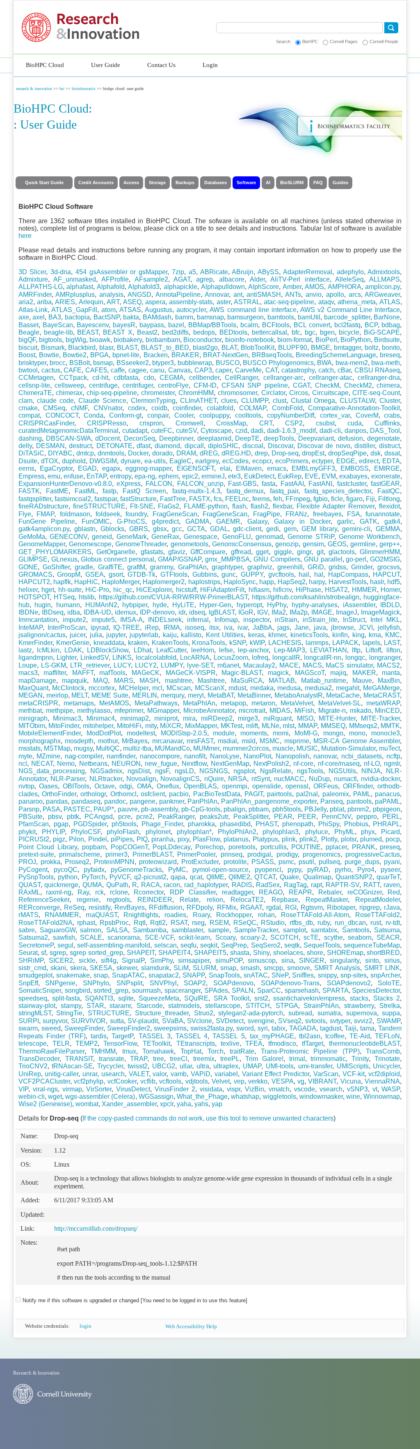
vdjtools (196, 1081)
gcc (177, 528)
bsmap (103, 362)
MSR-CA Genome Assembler (356, 740)
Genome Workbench (369, 536)
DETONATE (114, 445)
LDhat (142, 650)
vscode (304, 1089)
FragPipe (266, 514)
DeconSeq (139, 438)
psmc (286, 861)
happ (266, 581)
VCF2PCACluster (44, 1081)
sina (287, 960)
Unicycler (386, 1066)
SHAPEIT (141, 952)
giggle (283, 551)
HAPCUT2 (34, 581)
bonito (391, 347)
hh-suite (70, 589)
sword (245, 1028)
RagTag (295, 884)
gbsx (160, 528)
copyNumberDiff (290, 415)
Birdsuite (387, 339)
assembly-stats (190, 301)
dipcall (194, 445)
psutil (306, 861)
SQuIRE (196, 998)
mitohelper (98, 725)
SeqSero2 (266, 945)
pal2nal (307, 793)
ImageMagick (380, 612)
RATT (371, 884)
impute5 (103, 619)
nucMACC (289, 778)
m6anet (228, 665)
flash (239, 506)
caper (223, 370)
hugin (42, 604)
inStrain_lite (320, 619)
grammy (161, 567)
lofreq (260, 657)
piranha (162, 839)
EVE (311, 476)
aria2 (25, 301)
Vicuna (350, 1081)
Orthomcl (123, 793)
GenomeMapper (41, 544)
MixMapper (201, 725)
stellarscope (222, 1005)
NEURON (126, 763)
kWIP (257, 642)
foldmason (75, 514)
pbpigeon (386, 809)
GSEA (94, 574)
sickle (87, 960)
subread (300, 1013)
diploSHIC (223, 445)
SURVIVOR (88, 1020)
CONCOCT (62, 415)
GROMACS (35, 574)
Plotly (329, 839)
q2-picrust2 (150, 877)
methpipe (59, 710)
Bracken (156, 354)
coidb (159, 407)
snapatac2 (163, 975)
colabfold (220, 407)
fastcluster (351, 483)
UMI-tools (280, 1066)
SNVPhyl (163, 983)
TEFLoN (387, 1036)
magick (278, 672)
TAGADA (302, 1028)
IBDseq (53, 612)
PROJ (27, 861)
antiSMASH (264, 294)
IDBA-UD (97, 612)
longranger (384, 657)
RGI (291, 907)
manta (391, 672)
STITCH (258, 1005)
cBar (344, 370)
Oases (48, 786)
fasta (269, 483)
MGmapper (163, 710)
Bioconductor (202, 339)
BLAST (127, 347)
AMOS (314, 286)
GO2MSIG (385, 559)
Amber (292, 286)
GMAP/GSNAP (179, 559)
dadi (257, 430)
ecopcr (262, 461)
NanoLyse (225, 756)
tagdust (330, 1028)
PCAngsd (98, 816)
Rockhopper (233, 914)
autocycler (191, 309)
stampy (71, 1005)
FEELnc (237, 498)
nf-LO (372, 763)
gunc (228, 574)
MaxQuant (33, 687)
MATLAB (282, 680)
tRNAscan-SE (72, 1066)
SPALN (242, 990)
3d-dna (60, 271)
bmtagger (347, 347)
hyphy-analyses (315, 604)
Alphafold (111, 286)
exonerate (385, 476)
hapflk (62, 581)
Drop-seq (285, 453)
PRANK (363, 847)
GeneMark (131, 536)
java (320, 627)
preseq (390, 847)
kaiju (170, 634)
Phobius (356, 823)
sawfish (64, 937)
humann (68, 604)
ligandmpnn (35, 657)
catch (326, 370)
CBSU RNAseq (377, 370)
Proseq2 (77, 861)
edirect (369, 461)
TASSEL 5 (228, 1036)
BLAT (229, 347)
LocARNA (195, 657)
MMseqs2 (363, 725)
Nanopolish (292, 756)
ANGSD (139, 294)
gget (262, 551)
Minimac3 (67, 718)
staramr (120, 1005)
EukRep (289, 476)
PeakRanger (176, 816)
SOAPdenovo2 (349, 983)
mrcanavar (167, 740)
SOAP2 (195, 983)
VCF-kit (353, 1073)
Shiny (261, 952)
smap (228, 967)
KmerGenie (72, 642)
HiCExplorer (154, 589)
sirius (392, 960)
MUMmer (206, 748)
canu (157, 370)
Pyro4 (365, 869)
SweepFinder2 (128, 1028)
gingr (304, 551)
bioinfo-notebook (249, 339)
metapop (233, 703)
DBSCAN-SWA (68, 438)
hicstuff (186, 589)
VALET (139, 1073)
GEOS (337, 544)
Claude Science (102, 400)
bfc (296, 332)
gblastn (85, 528)
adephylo (350, 271)
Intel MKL (385, 619)
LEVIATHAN (328, 650)
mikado (360, 710)
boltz (372, 347)
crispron (151, 423)
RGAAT (251, 907)
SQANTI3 (99, 998)
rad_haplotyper (206, 884)
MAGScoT (309, 672)
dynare (131, 461)
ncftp (393, 756)
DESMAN (50, 445)
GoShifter (56, 567)
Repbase (285, 899)
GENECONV (68, 536)
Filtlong (389, 498)
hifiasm (259, 589)
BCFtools (276, 324)
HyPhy (276, 604)
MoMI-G (305, 733)
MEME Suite (109, 695)
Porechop (209, 847)
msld (249, 740)
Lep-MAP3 (289, 650)
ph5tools (124, 823)
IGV (262, 612)
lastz (25, 650)
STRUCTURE (109, 1013)
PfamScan (33, 823)
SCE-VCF (159, 937)
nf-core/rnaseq (339, 763)
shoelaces (288, 952)
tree (158, 1058)
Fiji (370, 498)
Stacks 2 (386, 998)
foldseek (108, 514)
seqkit (208, 945)
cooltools (248, 415)
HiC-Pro (97, 589)
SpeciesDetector (376, 990)
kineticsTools (309, 634)
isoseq (194, 627)
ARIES (65, 301)
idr (181, 612)
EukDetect (259, 476)
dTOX (49, 461)
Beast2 (147, 332)
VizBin (254, 1089)
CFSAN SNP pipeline (254, 385)
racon (172, 884)
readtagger (237, 892)
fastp (109, 491)
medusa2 (318, 687)
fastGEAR (385, 483)
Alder (257, 279)
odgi (125, 786)
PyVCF (120, 877)
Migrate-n (332, 710)
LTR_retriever (90, 665)
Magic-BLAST (241, 672)
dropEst (313, 453)
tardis (99, 1036)
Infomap (226, 619)
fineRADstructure (43, 506)
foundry (136, 514)
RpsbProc (114, 922)
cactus (50, 370)
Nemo (66, 763)
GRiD (316, 567)
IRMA (172, 627)
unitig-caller (61, 1073)
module (224, 733)
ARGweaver (382, 294)
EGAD (87, 468)
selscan (165, 945)
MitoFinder (63, 725)
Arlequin (91, 301)
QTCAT (265, 877)
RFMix (226, 907)
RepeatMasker (327, 899)
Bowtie (49, 354)
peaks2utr (214, 816)
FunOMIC (96, 521)
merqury (172, 695)
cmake (28, 407)
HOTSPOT (34, 597)
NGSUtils (342, 770)
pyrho (343, 869)
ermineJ (213, 476)
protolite (235, 861)
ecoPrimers (291, 461)
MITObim (31, 725)
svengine (261, 1020)
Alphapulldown (223, 286)
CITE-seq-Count (376, 392)
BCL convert (312, 324)
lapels (371, 642)
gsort (116, 574)
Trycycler (110, 1066)
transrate (111, 1058)
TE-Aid (359, 1036)
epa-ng (145, 476)
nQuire (214, 778)
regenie (88, 899)
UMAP (252, 1066)
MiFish (304, 710)
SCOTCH (284, 937)
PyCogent (33, 869)
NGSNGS (213, 770)
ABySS (268, 271)
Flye (24, 514)
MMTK (390, 725)
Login (210, 65)
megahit (347, 687)
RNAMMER (62, 914)
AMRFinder (35, 294)
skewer (126, 967)
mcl (157, 687)
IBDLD (390, 604)
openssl (296, 786)
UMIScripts (353, 1066)
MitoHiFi (129, 725)
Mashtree (211, 680)
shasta (239, 952)
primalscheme (79, 854)
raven (391, 884)
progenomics (321, 854)
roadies (175, 914)
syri (263, 1028)
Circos (298, 392)
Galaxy (257, 521)
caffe (118, 370)
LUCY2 (146, 665)
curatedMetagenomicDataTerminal (68, 430)
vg (300, 1081)
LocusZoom (231, 657)
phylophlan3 (280, 831)
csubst (325, 423)
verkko (257, 1081)
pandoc (115, 801)
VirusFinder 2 (175, 1089)
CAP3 (203, 370)
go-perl (356, 559)
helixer (28, 589)
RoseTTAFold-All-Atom (315, 914)
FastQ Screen (144, 491)
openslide (266, 786)
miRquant (277, 718)
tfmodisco (282, 1043)
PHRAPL (386, 823)
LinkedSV (94, 657)
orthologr (93, 793)
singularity (344, 960)
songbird (77, 990)
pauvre (128, 809)
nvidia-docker (380, 778)
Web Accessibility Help (191, 1326)
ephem (168, 476)
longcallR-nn (322, 657)
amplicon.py (382, 286)
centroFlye (173, 385)
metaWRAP (383, 703)
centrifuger (138, 385)
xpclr (166, 1103)
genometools (189, 544)
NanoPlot (257, 756)
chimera (388, 385)
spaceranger (182, 990)
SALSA (117, 930)
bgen (327, 332)
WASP (390, 1089)
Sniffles (303, 975)
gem (290, 528)
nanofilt (194, 756)
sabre (26, 930)
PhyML (344, 831)
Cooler (184, 415)
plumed (371, 839)
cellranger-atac (330, 377)
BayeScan (58, 324)
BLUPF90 (292, 347)
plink (289, 839)
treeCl (178, 1058)
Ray (83, 892)
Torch (216, 1051)
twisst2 (138, 1066)
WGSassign (156, 1096)
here (25, 235)
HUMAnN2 (101, 604)
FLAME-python (206, 506)
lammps (317, 642)
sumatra (329, 1013)
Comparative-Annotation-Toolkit (354, 407)
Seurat (28, 952)
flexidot (389, 506)
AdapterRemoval (307, 271)
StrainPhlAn (321, 1005)
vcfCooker (122, 1081)
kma (375, 634)
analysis (111, 294)
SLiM (181, 967)
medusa (289, 687)
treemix (204, 1058)
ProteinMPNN (114, 861)
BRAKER (185, 354)
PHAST (266, 823)
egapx (111, 468)
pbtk (73, 816)
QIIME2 (239, 877)
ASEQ (132, 301)
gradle (84, 567)
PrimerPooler (196, 854)
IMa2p (299, 612)
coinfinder (187, 407)
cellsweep (69, 385)
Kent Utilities (225, 634)
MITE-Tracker (380, 718)
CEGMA (172, 377)
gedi (272, 528)
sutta (117, 1020)
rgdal (273, 907)
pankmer (171, 801)
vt (374, 1089)
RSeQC (244, 922)
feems (261, 498)
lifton (393, 650)
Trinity (360, 1058)
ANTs (293, 294)
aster (224, 301)
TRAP (138, 1058)
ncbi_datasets (361, 756)
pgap (61, 823)
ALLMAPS (384, 279)
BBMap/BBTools (212, 324)
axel (38, 317)
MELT (79, 695)
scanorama (123, 937)
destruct (80, 445)
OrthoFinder (59, 793)
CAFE (73, 370)
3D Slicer (32, 271)
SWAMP (388, 1020)
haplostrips (204, 581)
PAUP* (104, 809)
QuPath (117, 884)
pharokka (201, 823)
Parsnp (28, 809)
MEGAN (30, 695)
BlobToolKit (257, 347)
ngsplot (244, 770)
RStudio (273, 922)
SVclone (199, 1020)
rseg (198, 922)
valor (160, 1073)
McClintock (68, 687)
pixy (183, 839)
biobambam (163, 339)
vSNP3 (357, 1089)
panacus (387, 793)
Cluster (389, 400)
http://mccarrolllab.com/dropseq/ (95, 1228)
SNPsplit (129, 983)
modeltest (141, 733)
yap (217, 1103)
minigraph (33, 718)
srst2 (261, 998)
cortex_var (335, 415)
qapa (178, 877)
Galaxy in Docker (302, 521)
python (68, 877)
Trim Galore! (264, 1058)
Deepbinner (176, 438)
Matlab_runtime (323, 680)
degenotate (383, 438)
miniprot (166, 718)
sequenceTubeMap (372, 945)
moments (253, 733)
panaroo (30, 801)
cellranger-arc (283, 377)
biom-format (294, 339)
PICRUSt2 (33, 839)
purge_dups (362, 861)
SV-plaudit (143, 1020)
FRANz (296, 514)
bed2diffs (175, 332)
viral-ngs (45, 1089)
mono (357, 733)
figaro (354, 498)
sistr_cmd (32, 967)
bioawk (99, 339)
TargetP (122, 1036)
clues (229, 400)
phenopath (297, 823)
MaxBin (389, 680)
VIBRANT (322, 1081)
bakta (131, 317)
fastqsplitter (34, 498)
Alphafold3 (144, 286)
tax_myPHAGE (272, 1036)
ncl (22, 763)
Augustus (158, 309)
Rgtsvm (312, 907)
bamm (184, 317)
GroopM (68, 574)
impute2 (74, 619)
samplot (294, 930)
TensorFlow (120, 1043)
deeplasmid (214, 438)
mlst (288, 725)
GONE (28, 567)
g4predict (165, 521)
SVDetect (230, 1020)
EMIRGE (387, 468)
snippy (327, 975)
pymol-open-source (220, 869)
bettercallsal (269, 332)
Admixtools (384, 271)
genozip (287, 544)
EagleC (180, 461)
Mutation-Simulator (348, 748)
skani (58, 967)
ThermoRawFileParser (51, 1051)
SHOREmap (345, 952)
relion (215, 899)
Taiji (350, 1028)
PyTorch (93, 877)
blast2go (205, 347)
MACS (312, 665)
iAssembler (359, 604)
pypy (294, 869)
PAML (362, 793)
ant (237, 294)
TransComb (383, 1051)
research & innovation (34, 88)
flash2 (259, 506)
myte (25, 756)
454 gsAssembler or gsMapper (121, 271)
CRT (265, 423)
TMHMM (103, 1051)
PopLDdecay (171, 847)
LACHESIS (284, 642)
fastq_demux (245, 491)
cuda (354, 423)
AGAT (181, 279)
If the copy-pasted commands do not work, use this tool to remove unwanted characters (207, 1118)
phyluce (316, 831)
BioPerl (326, 339)
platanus (236, 839)
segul (65, 945)
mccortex (102, 687)
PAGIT (253, 793)
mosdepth (79, 740)
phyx (368, 831)
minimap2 (134, 718)
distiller (364, 445)
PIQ (142, 839)
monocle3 (385, 733)
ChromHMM (196, 392)
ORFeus (325, 786)
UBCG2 (163, 1066)
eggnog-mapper (148, 468)
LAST (392, 642)
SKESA (101, 967)
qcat (196, 877)
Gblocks (112, 528)
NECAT (42, 763)
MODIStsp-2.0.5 (184, 733)
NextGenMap (230, 763)
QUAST (29, 884)
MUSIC (307, 748)
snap (101, 975)
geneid (102, 536)
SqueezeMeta (159, 998)
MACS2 (388, 665)
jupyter (116, 634)
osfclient (153, 793)
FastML (85, 491)
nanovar (325, 756)
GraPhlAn (192, 567)
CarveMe (248, 370)
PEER (307, 816)
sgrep (58, 952)
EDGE (345, 461)
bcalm (249, 324)
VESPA (283, 1081)
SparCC (269, 990)
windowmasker (321, 1096)
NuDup (319, 778)
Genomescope (90, 544)
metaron (263, 703)
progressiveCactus (372, 854)
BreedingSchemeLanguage (336, 354)
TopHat (190, 1051)
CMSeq (54, 407)
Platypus (265, 839)
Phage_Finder (162, 823)
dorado (162, 453)
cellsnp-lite (34, 385)
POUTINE (306, 847)
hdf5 (393, 581)
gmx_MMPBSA (227, 559)
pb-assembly (159, 809)
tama (367, 1028)
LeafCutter (171, 650)
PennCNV (336, 816)
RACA (150, 884)
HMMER (364, 589)
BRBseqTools (272, 354)
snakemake (73, 975)
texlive (230, 1043)
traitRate (242, 1051)
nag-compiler (84, 756)
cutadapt (134, 430)
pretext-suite (36, 854)
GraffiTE (110, 567)
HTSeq (64, 597)
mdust (237, 687)
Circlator (273, 392)
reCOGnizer (364, 892)
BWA (324, 362)
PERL (391, 816)
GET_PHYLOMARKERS (54, 551)
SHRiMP (30, 960)
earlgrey (207, 461)
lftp (356, 650)
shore (315, 952)
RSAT (179, 922)
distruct (389, 445)
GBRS (138, 528)
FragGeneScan (175, 514)
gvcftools (281, 574)
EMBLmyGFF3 (313, 468)
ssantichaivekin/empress (309, 998)
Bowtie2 (75, 354)
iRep (152, 627)
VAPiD (200, 1073)
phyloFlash (123, 831)
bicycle (349, 332)
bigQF (27, 339)
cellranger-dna (379, 377)
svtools (315, 1020)
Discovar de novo (323, 445)
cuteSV (186, 430)
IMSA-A (131, 619)
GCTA (196, 528)
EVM (329, 476)
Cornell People (384, 41)
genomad (269, 536)
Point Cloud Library (47, 847)
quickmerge (61, 884)
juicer (77, 634)
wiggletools (279, 1096)
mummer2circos (246, 748)
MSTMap (57, 748)
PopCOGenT (129, 847)
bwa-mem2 (352, 362)
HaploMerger (120, 581)
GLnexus (64, 559)
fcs (218, 498)
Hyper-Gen (215, 604)
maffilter (54, 672)
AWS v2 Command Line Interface (350, 309)
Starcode (150, 1005)
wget (55, 1096)
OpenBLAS (200, 786)
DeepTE (247, 438)
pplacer (336, 847)
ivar (242, 627)
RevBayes (129, 907)
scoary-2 (252, 937)
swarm (28, 1028)
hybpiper (134, 604)
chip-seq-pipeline (112, 392)
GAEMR (228, 521)
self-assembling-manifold (113, 945)
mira (189, 718)
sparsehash (302, 990)
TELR (61, 1043)
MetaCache (343, 695)
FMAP (45, 514)
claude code (55, 400)
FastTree (173, 498)
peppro (366, 816)
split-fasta (66, 998)
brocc (58, 362)
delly (25, 445)
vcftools (170, 1081)
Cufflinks (387, 423)
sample (218, 930)
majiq (338, 672)
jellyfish (389, 627)
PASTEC (77, 809)
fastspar (105, 498)
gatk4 (392, 521)
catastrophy (298, 370)
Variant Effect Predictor (276, 1073)
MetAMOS (114, 703)
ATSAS (130, 309)
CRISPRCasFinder (46, 423)
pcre (124, 816)
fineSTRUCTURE (99, 506)
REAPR (300, 892)
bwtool (28, 370)
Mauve (362, 680)
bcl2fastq (347, 324)
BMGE (320, 347)
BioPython (355, 339)
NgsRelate (275, 770)
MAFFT (83, 672)
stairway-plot (36, 1005)
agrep (204, 279)
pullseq (329, 861)
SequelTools (322, 945)
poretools (242, 847)
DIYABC (60, 453)
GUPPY (252, 574)
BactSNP (107, 317)
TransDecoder (38, 1058)
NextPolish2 (271, 763)
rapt (316, 884)
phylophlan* (194, 831)
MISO (305, 718)
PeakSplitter (251, 816)
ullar (186, 1066)
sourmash (146, 990)
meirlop (57, 695)
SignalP (133, 960)
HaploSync (240, 581)
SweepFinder (83, 1028)
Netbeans (93, 763)
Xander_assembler (129, 1103)
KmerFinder (35, 642)
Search (283, 41)
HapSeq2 (292, 581)
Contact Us (161, 65)
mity (151, 725)
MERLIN (144, 695)
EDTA (391, 461)
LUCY (122, 665)
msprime (296, 740)
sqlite (126, 998)
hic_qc (122, 589)
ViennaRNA (382, 1081)
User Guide (105, 65)
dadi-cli (330, 430)
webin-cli (31, 1096)
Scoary (225, 937)
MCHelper (133, 687)
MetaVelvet (297, 703)
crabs (392, 415)
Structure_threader (162, 1013)
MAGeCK (146, 672)
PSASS (262, 861)
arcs (355, 294)
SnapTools (224, 975)
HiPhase (308, 589)
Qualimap (317, 877)
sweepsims (170, 1028)
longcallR (286, 657)
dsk (375, 453)
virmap (72, 1089)
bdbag (390, 324)
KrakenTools (170, 642)
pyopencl (268, 869)
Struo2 (203, 1013)
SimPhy (161, 960)
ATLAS (389, 301)
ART (113, 301)
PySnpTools (36, 877)
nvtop (26, 786)
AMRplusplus (75, 294)
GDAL (219, 528)
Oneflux (168, 786)
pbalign (234, 809)
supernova (361, 1013)
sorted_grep (111, 990)
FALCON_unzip (200, 483)
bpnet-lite (125, 354)
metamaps (79, 703)
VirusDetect (133, 1089)
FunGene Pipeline (46, 521)
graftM (136, 567)
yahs (201, 1103)
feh (277, 498)
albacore (231, 279)
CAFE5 (96, 370)
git (320, 551)
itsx (214, 627)
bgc (310, 332)
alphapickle (180, 286)
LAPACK (345, 642)
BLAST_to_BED (165, 347)
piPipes (122, 839)
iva (228, 627)
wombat (86, 1103)
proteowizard (158, 861)
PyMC (177, 869)
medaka (262, 687)
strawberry (359, 1005)
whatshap (245, 1096)
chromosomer (237, 392)
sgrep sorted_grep (96, 952)
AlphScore (263, 286)
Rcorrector (149, 892)
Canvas (179, 370)
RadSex (268, 884)
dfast (144, 445)
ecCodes (235, 461)
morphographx (39, 740)
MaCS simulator (349, 665)
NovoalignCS (180, 778)
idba (73, 612)
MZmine (48, 756)
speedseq (32, 998)
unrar (89, 1073)
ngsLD (184, 770)
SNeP (280, 975)
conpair (158, 415)
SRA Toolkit (231, 998)
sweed (51, 1028)
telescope (32, 1043)
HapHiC (86, 581)
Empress (31, 476)
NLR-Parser (67, 778)
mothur (108, 740)
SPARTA (335, 990)
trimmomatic (328, 1058)
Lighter (66, 657)
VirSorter (99, 1089)
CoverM (367, 415)
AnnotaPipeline (178, 294)
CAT (271, 370)
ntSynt (260, 778)
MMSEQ (333, 725)
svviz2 (363, 1020)
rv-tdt (393, 922)
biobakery (128, 339)
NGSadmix (106, 770)
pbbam (259, 809)
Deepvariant (316, 438)
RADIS (242, 884)
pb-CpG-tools (200, 809)
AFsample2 (151, 279)
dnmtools (111, 453)
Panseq (331, 801)
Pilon (76, 839)
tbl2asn (309, 1036)
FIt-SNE (141, 506)
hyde (160, 604)
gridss (337, 567)
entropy (120, 476)
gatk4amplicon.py (43, 528)
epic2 (190, 476)
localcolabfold (156, 657)
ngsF (162, 770)
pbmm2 (358, 809)
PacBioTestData (216, 793)
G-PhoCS (131, 521)
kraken (138, 642)
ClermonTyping (153, 400)
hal (318, 574)
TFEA (253, 1043)
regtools (118, 899)
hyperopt (249, 604)
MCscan (179, 687)
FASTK (29, 491)
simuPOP (228, 960)
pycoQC (66, 869)
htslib (86, 597)
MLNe (270, 725)
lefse (226, 650)
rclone (119, 892)
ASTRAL (247, 301)
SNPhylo (96, 983)
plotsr (348, 839)
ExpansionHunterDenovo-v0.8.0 (65, 483)
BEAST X (117, 332)
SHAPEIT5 (210, 952)
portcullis (273, 847)
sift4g (108, 960)
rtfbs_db (301, 922)
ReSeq (74, 907)
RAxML (29, 892)
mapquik (74, 680)
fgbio (320, 498)
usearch (113, 1073)
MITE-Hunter (337, 718)
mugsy (83, 748)
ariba (44, 301)
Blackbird (82, 347)
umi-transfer (315, 1066)
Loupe (27, 665)
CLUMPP (254, 400)
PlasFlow (206, 839)
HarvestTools (348, 581)
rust (375, 922)
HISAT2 (336, 589)
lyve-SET (200, 665)
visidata (211, 1089)
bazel (176, 324)
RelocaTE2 (247, 899)
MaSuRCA (246, 680)
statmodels (184, 1005)
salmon (90, 930)
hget (47, 589)
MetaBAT (221, 695)
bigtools (50, 339)
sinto (372, 960)
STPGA (287, 1005)
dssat (392, 453)
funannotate (382, 514)
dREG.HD (236, 453)
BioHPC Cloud (45, 65)
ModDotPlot (104, 733)
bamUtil (309, 317)
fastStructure (138, 498)
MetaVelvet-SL (339, 703)
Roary (201, 914)
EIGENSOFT (195, 468)
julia (96, 634)
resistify (99, 907)
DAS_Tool (385, 430)
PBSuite (30, 816)
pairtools (279, 793)
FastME (57, 491)
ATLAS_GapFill (74, 309)
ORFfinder (358, 786)
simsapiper (194, 960)
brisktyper (32, 362)
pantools (359, 801)
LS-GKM (53, 665)
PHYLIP (53, 831)
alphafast (79, 286)
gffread (241, 551)
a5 (192, 271)
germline (363, 544)
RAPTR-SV (342, 884)
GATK (368, 521)
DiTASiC (31, 453)
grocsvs (388, 567)
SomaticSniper (39, 990)
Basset (28, 324)
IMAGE (321, 612)
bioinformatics (84, 88)
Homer (390, 589)
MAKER (364, 672)
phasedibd (235, 823)
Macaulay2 (259, 665)
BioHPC (310, 41)
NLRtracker (105, 778)
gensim (313, 544)
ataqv (326, 301)
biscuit (27, 347)
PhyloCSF (85, 831)
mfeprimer (128, 710)
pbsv (55, 816)
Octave (104, 786)
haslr (377, 581)
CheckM (327, 385)
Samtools (356, 930)
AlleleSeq (349, 279)
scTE (311, 937)
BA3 (54, 317)
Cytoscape (216, 430)
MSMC (270, 740)
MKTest (231, 725)
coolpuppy (214, 415)
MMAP (307, 725)
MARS (123, 680)
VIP (23, 1089)
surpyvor (55, 1020)
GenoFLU (236, 536)
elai (225, 468)
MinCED (387, 710)
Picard (390, 831)
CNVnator (108, 407)
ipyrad (100, 627)
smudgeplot (35, 975)
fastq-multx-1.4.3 (196, 491)
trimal (297, 1058)
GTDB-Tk (141, 574)
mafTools (112, 672)
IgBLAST (222, 612)
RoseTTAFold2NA (45, 922)
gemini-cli (356, 528)
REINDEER (154, 899)
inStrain (286, 619)
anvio (314, 294)
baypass (151, 324)
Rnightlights (140, 914)
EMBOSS (354, 468)
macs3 (28, 672)
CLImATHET (198, 400)
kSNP (237, 642)
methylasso (93, 710)
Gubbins (204, 574)
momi (281, 733)
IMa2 (279, 612)
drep (261, 453)
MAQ (100, 680)
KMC (392, 634)
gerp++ (389, 544)
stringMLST (34, 1013)
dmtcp (85, 453)
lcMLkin (48, 650)
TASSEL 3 (155, 1036)
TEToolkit (156, 1043)
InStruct (354, 619)
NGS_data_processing (51, 770)
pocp (393, 839)
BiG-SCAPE (382, 332)
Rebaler (329, 892)
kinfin (340, 634)
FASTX (199, 498)
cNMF (79, 407)
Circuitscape (330, 392)
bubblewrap (195, 362)
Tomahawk (158, 1051)
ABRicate (214, 271)
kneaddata (109, 642)
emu (54, 476)
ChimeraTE (35, 392)
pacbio (179, 793)
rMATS (28, 914)
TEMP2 (86, 1043)
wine (353, 1096)
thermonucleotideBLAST (364, 1043)
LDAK (73, 650)
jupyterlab (144, 634)
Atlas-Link (33, 309)
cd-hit (100, 377)
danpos (355, 430)
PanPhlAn (202, 801)
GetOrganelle (115, 551)
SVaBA (172, 1020)
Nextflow (194, 763)
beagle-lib (58, 332)
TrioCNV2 (33, 1066)
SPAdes (216, 990)
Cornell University (34, 21)
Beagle (28, 332)
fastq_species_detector (337, 491)
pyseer (390, 869)
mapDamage (37, 680)
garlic (345, 521)
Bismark (53, 347)
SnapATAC (128, 975)
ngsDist (139, 770)
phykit (27, 831)
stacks (359, 998)
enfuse (73, 476)
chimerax (69, 392)
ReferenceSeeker (43, 899)
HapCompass (348, 574)
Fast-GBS (242, 483)
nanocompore (160, 756)
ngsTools (310, 770)
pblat (337, 809)
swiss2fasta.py (211, 1028)
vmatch (279, 1089)
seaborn (360, 937)
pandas (57, 801)
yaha (184, 1103)
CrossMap (231, 423)
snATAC (256, 975)
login (85, 1326)
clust (279, 400)
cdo (149, 377)
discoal (252, 445)
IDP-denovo (157, 612)
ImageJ (346, 612)
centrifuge (103, 385)
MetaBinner (254, 695)
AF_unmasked (74, 279)
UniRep (29, 1073)
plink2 (308, 839)
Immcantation (37, 619)
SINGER (311, 960)
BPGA (99, 354)
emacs (276, 468)
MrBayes (135, 740)
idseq (197, 612)
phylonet (158, 831)
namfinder (121, 756)
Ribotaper (341, 907)
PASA (51, 809)
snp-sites (353, 975)
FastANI (320, 483)
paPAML (387, 801)
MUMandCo (172, 748)
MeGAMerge (381, 687)
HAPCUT (386, 574)
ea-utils (155, 461)
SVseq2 (289, 1020)
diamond (167, 445)
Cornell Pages (344, 41)
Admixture (33, 279)
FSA (353, 514)
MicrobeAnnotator (209, 710)
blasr (106, 347)
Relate (189, 899)
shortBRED (383, 952)
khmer (277, 634)
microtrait (252, 710)
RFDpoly (199, 907)
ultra (202, 1066)
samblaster (187, 930)
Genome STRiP (311, 536)
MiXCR (170, 725)
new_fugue (161, 763)
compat (29, 415)
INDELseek (165, 619)
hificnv (282, 589)
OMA (144, 786)
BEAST (87, 332)
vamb (179, 1073)
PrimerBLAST (152, 854)
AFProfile (115, 279)
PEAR (283, 816)
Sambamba (150, 930)
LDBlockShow (107, 650)
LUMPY (172, 665)
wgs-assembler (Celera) (100, 1096)
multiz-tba (137, 748)
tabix (278, 1028)
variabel (226, 1073)
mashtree (178, 680)
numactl (345, 778)
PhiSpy (328, 823)
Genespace (200, 536)
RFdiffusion (166, 907)
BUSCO (228, 362)
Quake (289, 877)
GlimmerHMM (380, 551)
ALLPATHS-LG (40, 286)
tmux (129, 1051)
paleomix (335, 793)
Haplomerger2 (164, 581)
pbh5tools (286, 809)
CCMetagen (36, 377)
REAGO (271, 892)
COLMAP (252, 407)
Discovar (280, 445)
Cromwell (189, 423)
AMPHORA (344, 286)
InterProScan (67, 627)
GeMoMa (31, 536)
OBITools (76, 786)
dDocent (107, 438)
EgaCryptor (56, 468)
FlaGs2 (168, 506)
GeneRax (165, 536)
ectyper (322, 461)
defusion (350, 438)
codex (137, 407)
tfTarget (312, 1043)
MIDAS (279, 710)
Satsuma (387, 930)
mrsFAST (200, 740)
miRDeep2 (217, 718)
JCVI (365, 627)
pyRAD (318, 869)
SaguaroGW (57, 930)
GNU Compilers (276, 559)
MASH (149, 680)
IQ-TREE (126, 627)
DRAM (186, 453)
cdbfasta (126, 377)
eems (26, 468)
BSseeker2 (132, 362)
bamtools (280, 317)
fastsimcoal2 (73, 498)
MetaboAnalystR (298, 695)
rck (99, 892)
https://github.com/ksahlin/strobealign (305, 597)
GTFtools (173, 574)
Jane (301, 627)
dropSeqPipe (347, 453)
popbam (94, 847)
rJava (392, 907)
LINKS (122, 657)
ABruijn (242, 271)
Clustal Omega (313, 400)
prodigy (287, 854)
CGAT (301, 385)
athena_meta (357, 301)
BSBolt (79, 362)
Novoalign (141, 778)
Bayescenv (93, 324)
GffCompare (208, 551)
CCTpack (73, 377)
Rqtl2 (158, 922)
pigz (59, 839)
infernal (198, 619)
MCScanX (210, 687)
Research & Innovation (83, 17)
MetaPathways (156, 703)
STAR (95, 1005)
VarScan (325, 1073)
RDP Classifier (193, 892)
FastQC (388, 491)
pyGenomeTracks (136, 869)
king (358, 634)
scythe (333, 937)
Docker (138, 453)
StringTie (69, 1013)
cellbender (204, 377)
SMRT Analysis (337, 967)
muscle (282, 748)
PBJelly (315, 809)
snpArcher (385, 975)
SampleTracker (256, 930)
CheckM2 (358, 385)
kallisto (191, 634)
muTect (389, 748)
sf (43, 952)
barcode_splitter (347, 317)
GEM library (319, 528)
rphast (86, 922)
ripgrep (369, 907)
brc (61, 88)
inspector (256, 619)
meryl (196, 695)
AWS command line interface (253, 309)
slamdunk (155, 967)
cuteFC (161, 430)
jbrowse (342, 627)
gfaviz (176, 551)
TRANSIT (79, 1058)
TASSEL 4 (192, 1036)
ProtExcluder (200, 861)
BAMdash (157, 317)
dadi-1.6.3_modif (291, 430)
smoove (298, 967)
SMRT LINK (382, 967)
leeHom (202, 650)
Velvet (221, 1081)
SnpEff (28, 983)
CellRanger (241, 377)
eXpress (128, 483)
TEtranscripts (195, 1043)
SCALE (91, 937)
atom (108, 309)
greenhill (290, 567)
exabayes (353, 476)
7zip (178, 271)
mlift (252, 725)
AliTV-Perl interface (299, 279)
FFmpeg (297, 498)
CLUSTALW (357, 400)
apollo (335, 294)
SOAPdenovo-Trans (290, 983)
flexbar (282, 506)
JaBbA (262, 627)
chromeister (158, 392)
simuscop (262, 960)
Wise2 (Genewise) (45, 1103)
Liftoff (373, 650)
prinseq (231, 854)
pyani (392, 861)
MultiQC (108, 748)
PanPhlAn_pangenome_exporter (269, 801)
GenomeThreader (141, 544)
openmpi (234, 786)
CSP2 (294, 423)
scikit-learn (194, 937)
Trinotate (387, 1058)
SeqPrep (234, 945)
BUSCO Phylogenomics (278, 362)
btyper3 (163, 362)
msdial (227, 740)
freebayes (327, 514)
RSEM (219, 922)
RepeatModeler (377, 899)
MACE (289, 665)
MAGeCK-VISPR (191, 672)
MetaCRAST (381, 695)
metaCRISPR (38, 703)
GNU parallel (323, 559)
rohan (266, 914)
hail (304, 574)
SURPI (28, 1020)
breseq (390, 354)
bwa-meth (385, 362)
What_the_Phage (202, 1096)
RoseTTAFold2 (377, 914)
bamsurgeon (245, 317)
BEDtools (233, 332)
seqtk (292, 945)
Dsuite (27, 461)
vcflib (147, 1081)
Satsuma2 (33, 937)
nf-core (303, 763)
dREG (209, 453)
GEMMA (388, 528)
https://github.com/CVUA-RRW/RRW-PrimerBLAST (173, 597)
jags (283, 627)
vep (239, 1081)
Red (394, 892)
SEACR (388, 937)
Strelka (389, 1005)
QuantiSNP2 (354, 877)
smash (250, 967)
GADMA (197, 521)
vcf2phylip (88, 1081)
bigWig (76, 339)
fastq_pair (284, 491)
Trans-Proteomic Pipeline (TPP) (310, 1051)
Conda (93, 415)
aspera (155, 301)
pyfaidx (94, 869)
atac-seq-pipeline (289, 301)
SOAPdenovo (233, 983)
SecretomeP (36, 945)
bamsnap (210, 317)
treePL (230, 1058)
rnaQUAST (101, 914)
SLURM (204, 967)
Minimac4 (101, 718)
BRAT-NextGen (225, 354)
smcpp (273, 967)
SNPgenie (60, 983)
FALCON (159, 483)
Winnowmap (381, 1096)
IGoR (245, 612)
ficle (337, 498)
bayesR (124, 324)
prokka (50, 861)
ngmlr (392, 763)
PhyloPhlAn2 (237, 831)
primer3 (116, 854)
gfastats (152, 551)
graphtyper (227, 567)
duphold (74, 461)
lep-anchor (253, 650)
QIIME (215, 877)
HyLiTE (183, 604)
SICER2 (61, 960)
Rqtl (140, 922)
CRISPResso (106, 423)
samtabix (324, 930)
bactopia (77, 317)
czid (241, 430)
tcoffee (335, 1036)
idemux (125, 612)
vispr (233, 1089)
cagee (137, 370)
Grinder (361, 567)
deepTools (279, 438)
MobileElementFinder (49, 733)
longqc (355, 657)
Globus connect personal (117, 559)
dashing (30, 438)
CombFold (287, 407)
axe (23, 317)
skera (78, 967)
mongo (333, 733)
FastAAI (292, 483)
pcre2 (144, 816)
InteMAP (30, 627)
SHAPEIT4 (174, 952)
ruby (323, 922)
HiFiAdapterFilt (222, 589)
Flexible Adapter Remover (335, 506)
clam (25, 400)
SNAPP (194, 975)
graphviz (259, 567)
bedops (204, 332)
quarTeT (388, 877)
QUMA (92, 884)
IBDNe (28, 612)
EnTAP (97, 476)
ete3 (234, 476)
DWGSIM (103, 461)
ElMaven (249, 468)
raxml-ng (58, 892)
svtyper (340, 1020)
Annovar (217, 294)
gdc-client (247, 528)
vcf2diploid (384, 1073)
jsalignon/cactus (42, 634)
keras (256, 634)
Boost (26, 354)
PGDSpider (90, 823)
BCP (371, 324)
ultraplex (225, 1066)
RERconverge (39, 907)
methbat (30, 710)
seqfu (188, 945)
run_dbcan (350, 922)
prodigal (259, 854)
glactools (342, 551)
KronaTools (208, 642)
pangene (142, 801)
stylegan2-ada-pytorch (250, 1013)
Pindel (97, 839)
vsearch (331, 1089)
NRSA (237, 778)
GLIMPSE (33, 559)
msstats (29, 748)
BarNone (387, 317)
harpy (317, 581)
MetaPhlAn (199, 703)
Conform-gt (125, 415)
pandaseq (85, 801)
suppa (391, 1013)
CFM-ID (205, 385)
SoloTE (389, 983)
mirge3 (248, 718)
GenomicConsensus (242, 544)
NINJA (371, 770)
